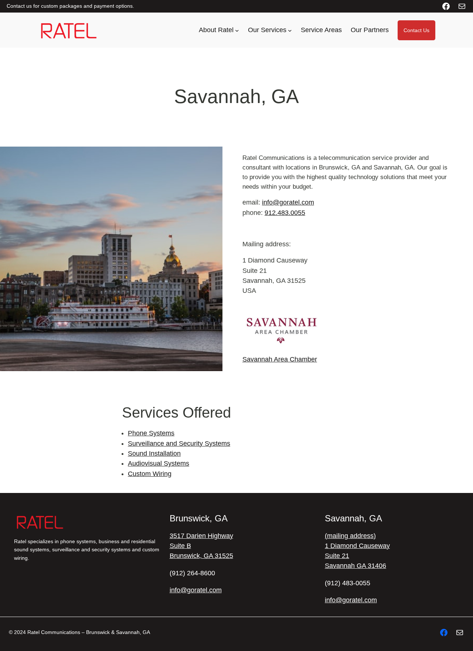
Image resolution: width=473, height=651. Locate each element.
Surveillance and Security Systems (179, 443)
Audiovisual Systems (158, 463)
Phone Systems (151, 433)
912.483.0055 (285, 212)
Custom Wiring (149, 473)
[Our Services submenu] (290, 30)
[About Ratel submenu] (237, 30)
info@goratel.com (288, 202)
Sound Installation (154, 453)
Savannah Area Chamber (279, 359)
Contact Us (416, 30)
